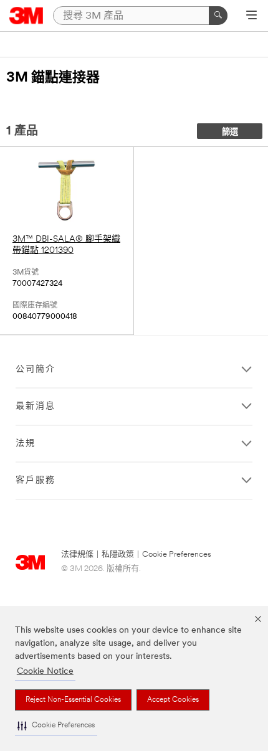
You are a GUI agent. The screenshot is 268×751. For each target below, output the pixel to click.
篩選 (230, 132)
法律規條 (77, 554)
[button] (56, 726)
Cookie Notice (45, 671)
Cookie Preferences (176, 554)
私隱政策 (118, 554)
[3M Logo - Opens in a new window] (26, 15)
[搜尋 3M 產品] (218, 15)
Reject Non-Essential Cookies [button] (73, 700)
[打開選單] (251, 16)
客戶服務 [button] (35, 480)
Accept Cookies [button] (173, 700)
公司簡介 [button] (35, 369)
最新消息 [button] (35, 406)
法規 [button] (26, 443)
